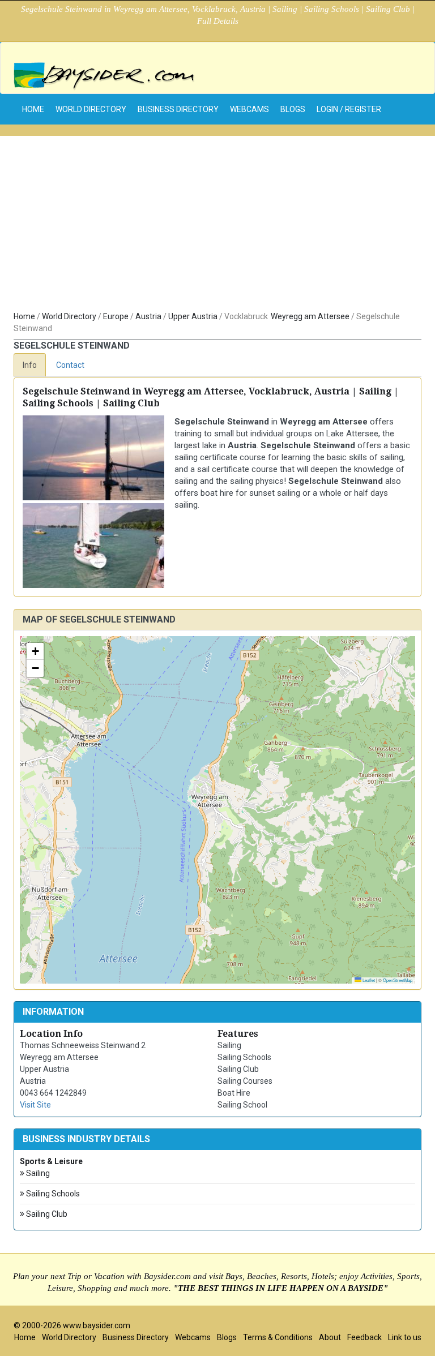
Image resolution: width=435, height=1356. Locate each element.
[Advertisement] (217, 226)
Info (30, 365)
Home (24, 316)
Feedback (364, 1337)
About (330, 1337)
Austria (148, 316)
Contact (70, 365)
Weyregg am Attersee (310, 316)
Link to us (404, 1337)
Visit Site (35, 1104)
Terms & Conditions (278, 1337)
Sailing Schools (52, 1193)
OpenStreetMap (397, 980)
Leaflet (368, 980)
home (33, 109)
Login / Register (349, 109)
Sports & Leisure (51, 1161)
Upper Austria (193, 316)
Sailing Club (45, 1213)
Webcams (249, 109)
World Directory (91, 109)
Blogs (292, 109)
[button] (35, 651)
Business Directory (178, 109)
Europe (116, 316)
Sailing (37, 1173)
